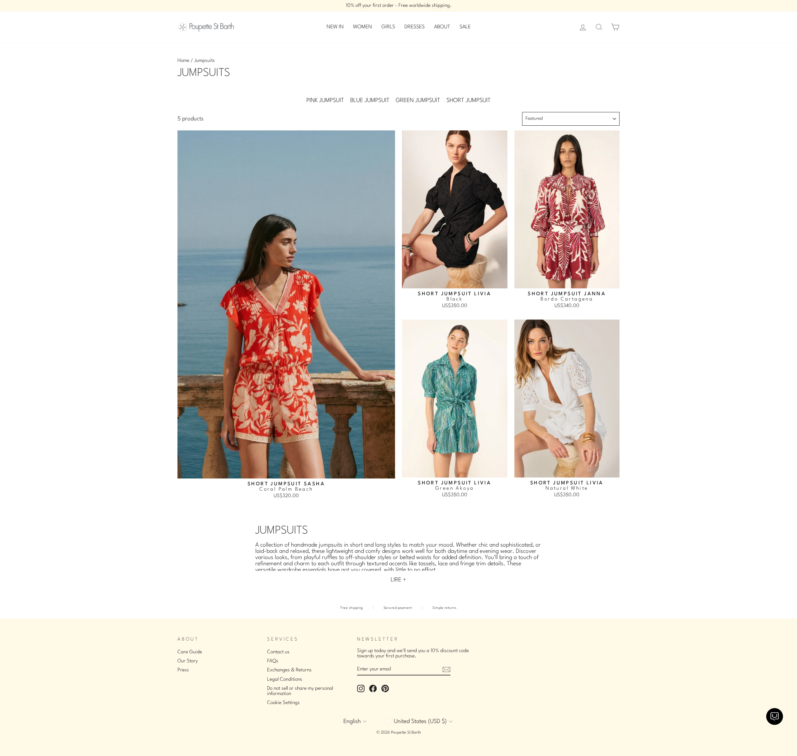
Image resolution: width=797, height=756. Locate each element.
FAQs (272, 661)
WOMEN (362, 27)
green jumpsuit (418, 100)
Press (183, 670)
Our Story (187, 661)
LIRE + (398, 580)
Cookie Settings (283, 702)
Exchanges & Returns (289, 670)
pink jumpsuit (325, 100)
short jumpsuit (468, 100)
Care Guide (189, 652)
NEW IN (335, 27)
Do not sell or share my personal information (300, 691)
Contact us (278, 652)
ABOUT (442, 27)
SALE (465, 27)
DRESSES (414, 27)
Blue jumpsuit (369, 100)
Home (183, 60)
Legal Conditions (284, 679)
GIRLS (388, 27)
